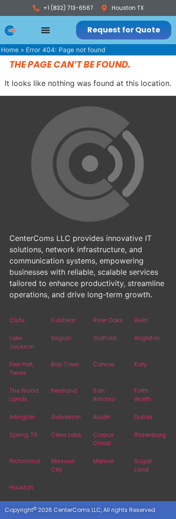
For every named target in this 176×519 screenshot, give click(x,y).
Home (10, 50)
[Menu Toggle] (45, 30)
